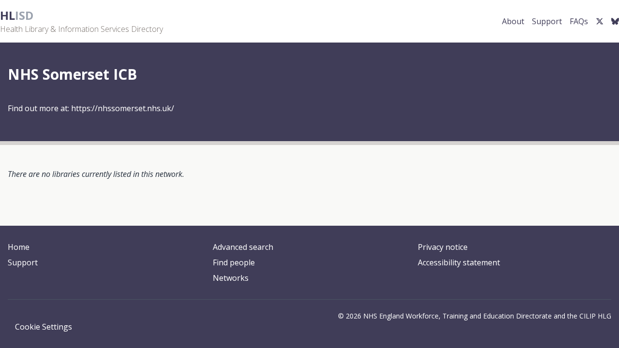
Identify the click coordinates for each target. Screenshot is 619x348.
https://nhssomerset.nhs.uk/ (122, 108)
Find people (234, 262)
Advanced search (243, 247)
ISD (16, 15)
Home (18, 247)
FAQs (579, 21)
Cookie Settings (43, 326)
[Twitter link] (600, 21)
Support (547, 21)
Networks (231, 278)
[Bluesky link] (615, 21)
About (513, 21)
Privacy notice (443, 247)
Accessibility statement (459, 262)
